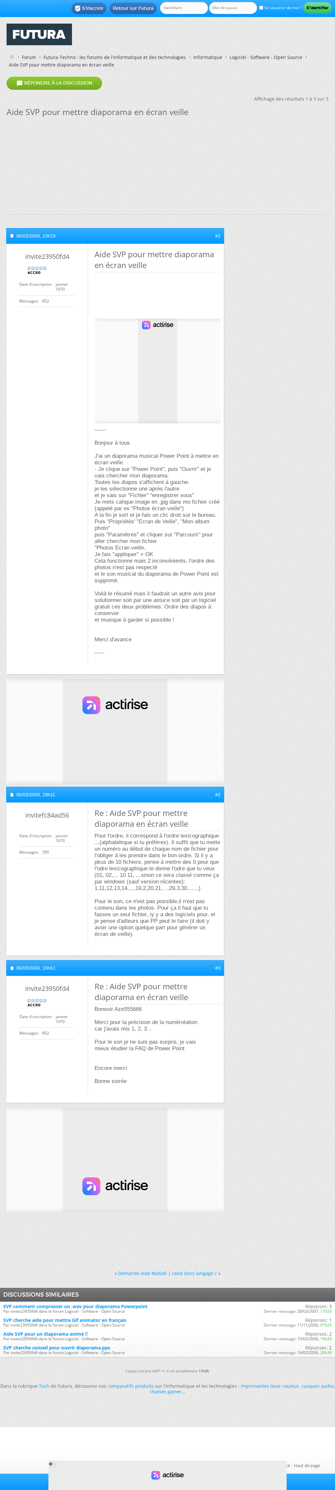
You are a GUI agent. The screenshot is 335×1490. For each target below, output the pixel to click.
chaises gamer (166, 1391)
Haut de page (307, 1465)
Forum (29, 57)
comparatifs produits (131, 1386)
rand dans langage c (194, 1273)
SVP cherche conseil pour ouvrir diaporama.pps (56, 1348)
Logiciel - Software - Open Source (266, 57)
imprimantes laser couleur (270, 1386)
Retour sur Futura (133, 8)
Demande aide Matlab (142, 1273)
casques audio (317, 1386)
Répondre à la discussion (54, 83)
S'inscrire (89, 8)
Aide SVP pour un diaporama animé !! (45, 1334)
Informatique (207, 57)
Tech (44, 1386)
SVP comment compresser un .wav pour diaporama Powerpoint (75, 1306)
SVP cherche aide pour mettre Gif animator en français (64, 1320)
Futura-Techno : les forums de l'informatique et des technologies (115, 57)
